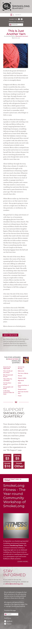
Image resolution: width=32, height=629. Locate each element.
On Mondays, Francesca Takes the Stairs (8, 392)
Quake (19, 383)
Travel (19, 395)
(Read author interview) (22, 36)
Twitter (9, 624)
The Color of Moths (23, 373)
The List (20, 375)
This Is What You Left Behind (7, 379)
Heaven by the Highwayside (7, 367)
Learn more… (23, 561)
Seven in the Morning (21, 367)
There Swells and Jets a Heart (7, 371)
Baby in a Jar (21, 371)
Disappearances (22, 389)
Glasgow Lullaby (22, 378)
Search (18, 15)
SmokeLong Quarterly (16, 6)
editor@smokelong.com (14, 584)
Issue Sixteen (13, 359)
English (14, 24)
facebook (9, 621)
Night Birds (21, 380)
